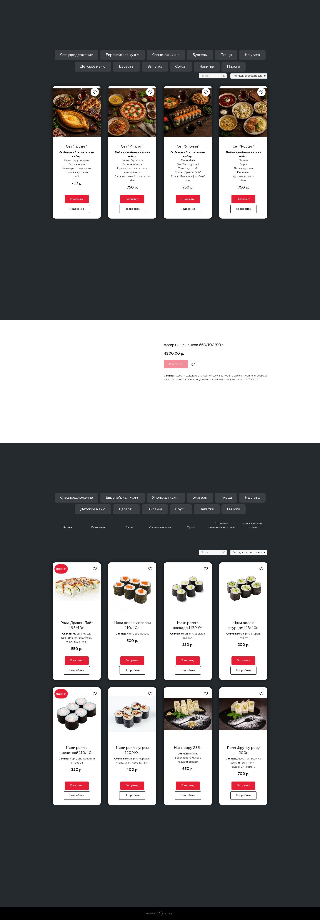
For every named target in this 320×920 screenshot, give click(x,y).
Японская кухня (165, 55)
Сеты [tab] (129, 527)
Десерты (126, 66)
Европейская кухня (122, 55)
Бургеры (200, 55)
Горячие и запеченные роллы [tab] (221, 525)
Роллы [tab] (68, 527)
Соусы (180, 66)
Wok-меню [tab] (98, 527)
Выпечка (154, 66)
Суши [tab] (191, 527)
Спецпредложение (76, 55)
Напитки (206, 66)
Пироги (233, 66)
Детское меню (93, 66)
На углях (252, 55)
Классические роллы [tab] (252, 525)
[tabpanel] (160, 677)
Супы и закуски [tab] (160, 527)
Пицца (226, 55)
